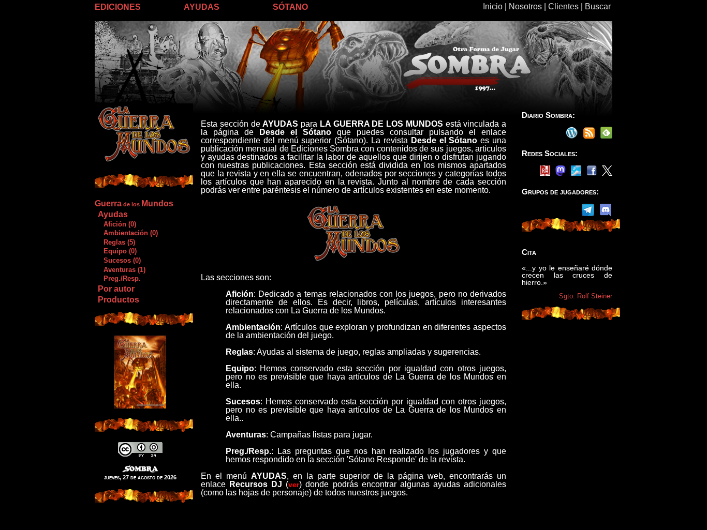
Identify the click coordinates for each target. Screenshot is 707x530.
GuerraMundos (134, 203)
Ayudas (113, 214)
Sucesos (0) (119, 260)
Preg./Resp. (119, 278)
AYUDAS (201, 7)
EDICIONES (118, 7)
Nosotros (525, 6)
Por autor (116, 288)
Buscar (598, 6)
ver (293, 484)
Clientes (563, 6)
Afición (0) (116, 224)
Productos (118, 299)
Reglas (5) (116, 242)
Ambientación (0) (127, 233)
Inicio (493, 6)
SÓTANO (290, 7)
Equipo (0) (117, 251)
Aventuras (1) (121, 270)
